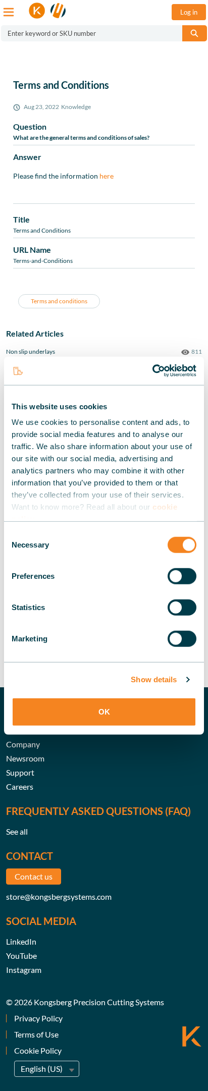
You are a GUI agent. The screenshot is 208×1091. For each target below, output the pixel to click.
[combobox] (88, 33)
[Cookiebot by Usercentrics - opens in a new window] (152, 370)
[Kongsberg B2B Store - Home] (47, 11)
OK (104, 711)
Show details (154, 679)
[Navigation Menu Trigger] (8, 12)
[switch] (182, 576)
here (106, 176)
